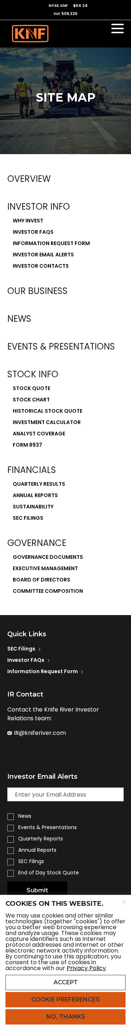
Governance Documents (48, 557)
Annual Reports (35, 495)
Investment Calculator (47, 422)
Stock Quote (31, 388)
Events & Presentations (61, 346)
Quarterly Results (39, 484)
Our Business (37, 291)
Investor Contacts (41, 266)
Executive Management (45, 568)
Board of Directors (41, 579)
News (19, 319)
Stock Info (32, 374)
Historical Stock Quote (47, 411)
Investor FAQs (33, 232)
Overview (29, 179)
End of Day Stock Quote (48, 872)
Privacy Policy (86, 968)
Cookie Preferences (65, 999)
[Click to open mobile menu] (117, 29)
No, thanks (65, 1016)
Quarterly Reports (40, 838)
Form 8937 (27, 445)
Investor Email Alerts (43, 254)
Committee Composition (48, 591)
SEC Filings (28, 518)
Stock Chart (31, 399)
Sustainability (33, 506)
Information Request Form (51, 243)
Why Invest (28, 220)
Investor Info (38, 207)
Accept (65, 982)
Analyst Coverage (39, 433)
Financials (31, 470)
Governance (36, 543)
